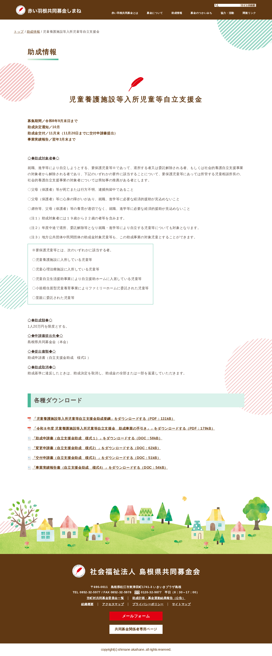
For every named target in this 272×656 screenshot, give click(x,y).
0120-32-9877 (151, 592)
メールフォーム (136, 616)
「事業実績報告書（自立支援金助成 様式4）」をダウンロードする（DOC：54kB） (100, 467)
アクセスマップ (113, 604)
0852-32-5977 (90, 592)
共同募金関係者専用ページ (136, 629)
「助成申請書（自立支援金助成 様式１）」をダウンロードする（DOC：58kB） (97, 438)
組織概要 (87, 604)
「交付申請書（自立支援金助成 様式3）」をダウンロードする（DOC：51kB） (96, 458)
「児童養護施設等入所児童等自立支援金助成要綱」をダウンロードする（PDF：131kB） (104, 418)
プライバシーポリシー (147, 604)
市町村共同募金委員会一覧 (105, 598)
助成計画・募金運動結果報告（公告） (158, 598)
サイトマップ (181, 604)
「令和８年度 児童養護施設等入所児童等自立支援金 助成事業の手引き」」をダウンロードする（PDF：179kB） (124, 428)
